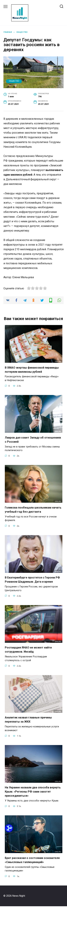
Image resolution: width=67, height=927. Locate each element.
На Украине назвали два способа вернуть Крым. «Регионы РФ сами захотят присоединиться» (33, 791)
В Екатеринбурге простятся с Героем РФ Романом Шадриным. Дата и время (32, 579)
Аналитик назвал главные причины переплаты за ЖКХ (28, 719)
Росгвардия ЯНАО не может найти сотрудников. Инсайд (28, 649)
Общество (14, 81)
